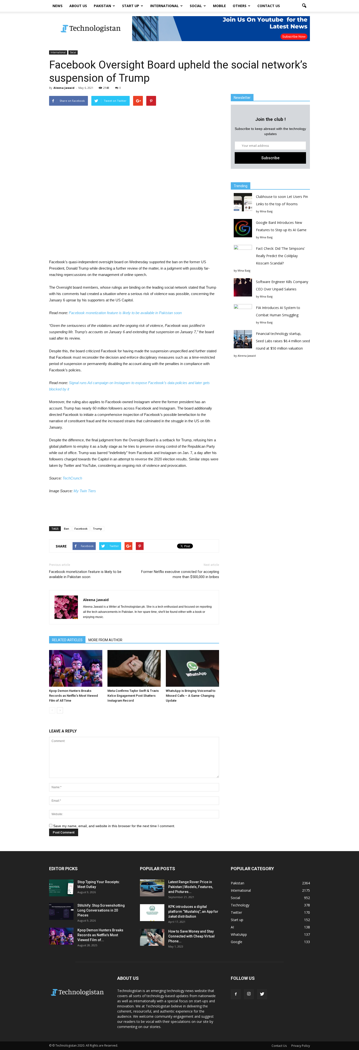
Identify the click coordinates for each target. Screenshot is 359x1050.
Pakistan (102, 5)
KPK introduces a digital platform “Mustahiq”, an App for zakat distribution (193, 911)
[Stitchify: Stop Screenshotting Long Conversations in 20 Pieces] (61, 911)
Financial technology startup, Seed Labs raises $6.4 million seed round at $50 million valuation (283, 341)
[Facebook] (236, 994)
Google (236, 941)
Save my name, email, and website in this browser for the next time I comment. (114, 826)
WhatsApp (239, 934)
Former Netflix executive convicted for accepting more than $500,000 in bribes (180, 574)
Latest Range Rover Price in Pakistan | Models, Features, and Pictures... (190, 887)
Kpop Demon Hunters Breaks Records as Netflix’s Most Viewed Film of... (100, 935)
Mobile (219, 5)
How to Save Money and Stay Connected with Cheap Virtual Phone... (191, 936)
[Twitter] (262, 994)
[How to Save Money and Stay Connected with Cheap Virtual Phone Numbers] (152, 937)
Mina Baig (266, 211)
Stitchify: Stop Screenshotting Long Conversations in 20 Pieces (101, 910)
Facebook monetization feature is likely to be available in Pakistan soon (125, 313)
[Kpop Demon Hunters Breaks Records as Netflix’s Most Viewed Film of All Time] (75, 668)
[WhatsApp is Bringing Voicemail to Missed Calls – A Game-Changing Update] (192, 668)
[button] (304, 6)
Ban (66, 528)
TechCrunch (72, 478)
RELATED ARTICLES (67, 640)
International (164, 5)
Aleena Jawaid (63, 88)
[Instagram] (249, 994)
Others (239, 5)
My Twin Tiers (85, 491)
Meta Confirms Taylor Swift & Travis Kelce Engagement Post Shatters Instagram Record (133, 695)
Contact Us (268, 5)
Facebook (80, 528)
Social (196, 5)
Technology (240, 905)
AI (232, 927)
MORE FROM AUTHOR (105, 640)
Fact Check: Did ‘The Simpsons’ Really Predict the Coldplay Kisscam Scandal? (280, 255)
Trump (97, 528)
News (58, 5)
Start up (130, 5)
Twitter (236, 912)
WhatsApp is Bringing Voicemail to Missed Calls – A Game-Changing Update (190, 695)
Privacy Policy (300, 1046)
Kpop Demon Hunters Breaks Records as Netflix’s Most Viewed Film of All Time (73, 695)
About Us (78, 5)
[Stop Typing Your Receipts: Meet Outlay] (61, 887)
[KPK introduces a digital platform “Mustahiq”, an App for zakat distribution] (152, 912)
